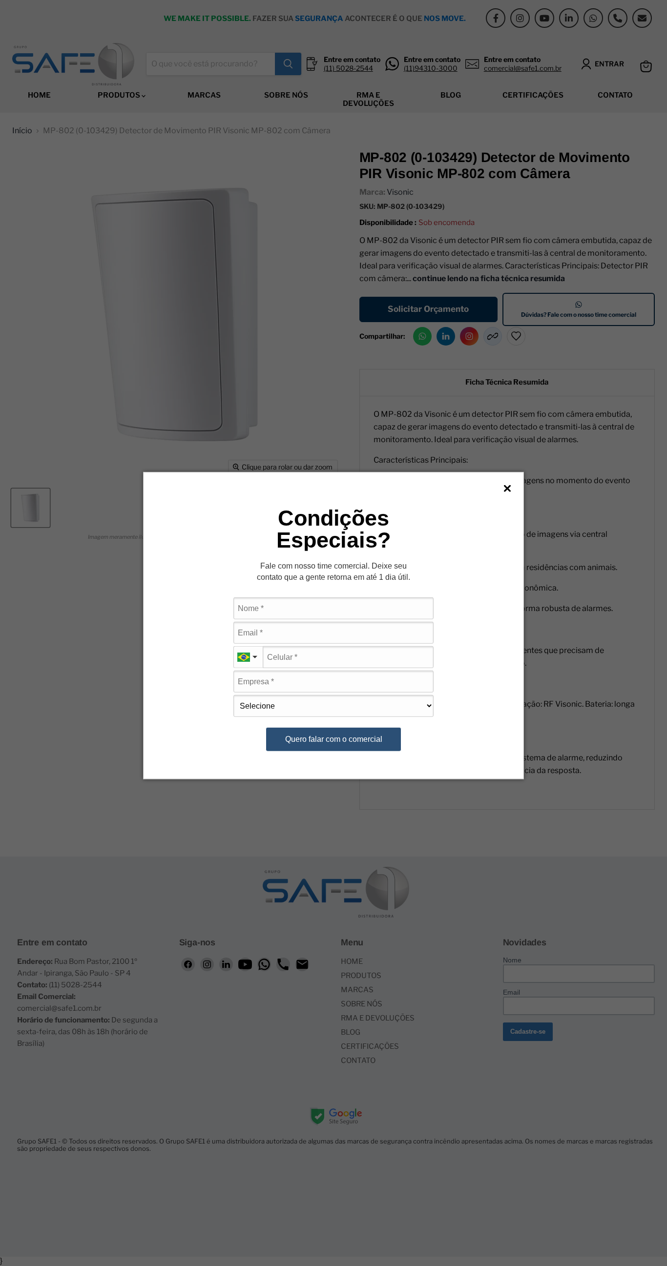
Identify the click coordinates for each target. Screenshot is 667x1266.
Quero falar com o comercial (333, 739)
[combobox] (248, 657)
